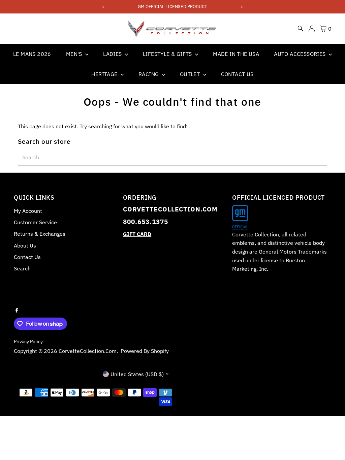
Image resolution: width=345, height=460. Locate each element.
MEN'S (75, 54)
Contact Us (27, 257)
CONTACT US (237, 74)
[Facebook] (17, 309)
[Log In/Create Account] (312, 29)
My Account (28, 210)
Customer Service (35, 222)
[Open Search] (300, 29)
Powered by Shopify (145, 351)
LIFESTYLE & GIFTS (168, 54)
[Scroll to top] (331, 441)
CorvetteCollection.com (88, 351)
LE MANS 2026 (32, 54)
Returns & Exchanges (39, 233)
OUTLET (190, 74)
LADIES (113, 54)
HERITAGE (105, 74)
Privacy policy (28, 341)
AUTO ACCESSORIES (300, 54)
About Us (25, 245)
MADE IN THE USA (236, 54)
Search (22, 268)
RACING (149, 74)
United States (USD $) (137, 374)
